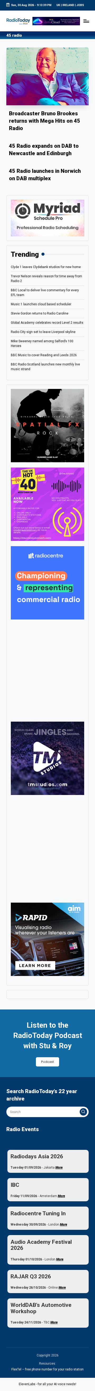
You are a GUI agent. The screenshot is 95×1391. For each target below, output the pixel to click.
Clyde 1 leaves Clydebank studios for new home (46, 267)
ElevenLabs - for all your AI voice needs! (47, 1384)
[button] (83, 1112)
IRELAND (68, 5)
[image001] (47, 504)
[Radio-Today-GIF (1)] (47, 582)
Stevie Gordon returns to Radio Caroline (39, 313)
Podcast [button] (47, 1062)
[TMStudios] (47, 758)
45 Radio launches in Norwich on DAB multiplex (45, 175)
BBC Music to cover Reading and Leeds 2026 (44, 355)
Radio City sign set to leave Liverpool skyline (43, 332)
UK (58, 5)
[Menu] (86, 21)
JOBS (80, 5)
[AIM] (47, 939)
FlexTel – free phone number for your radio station (47, 1369)
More (59, 1167)
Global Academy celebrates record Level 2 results (47, 323)
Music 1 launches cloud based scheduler (41, 304)
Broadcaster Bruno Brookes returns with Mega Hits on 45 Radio (44, 120)
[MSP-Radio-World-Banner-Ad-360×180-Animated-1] (47, 218)
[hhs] (47, 425)
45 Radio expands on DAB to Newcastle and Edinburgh (44, 149)
